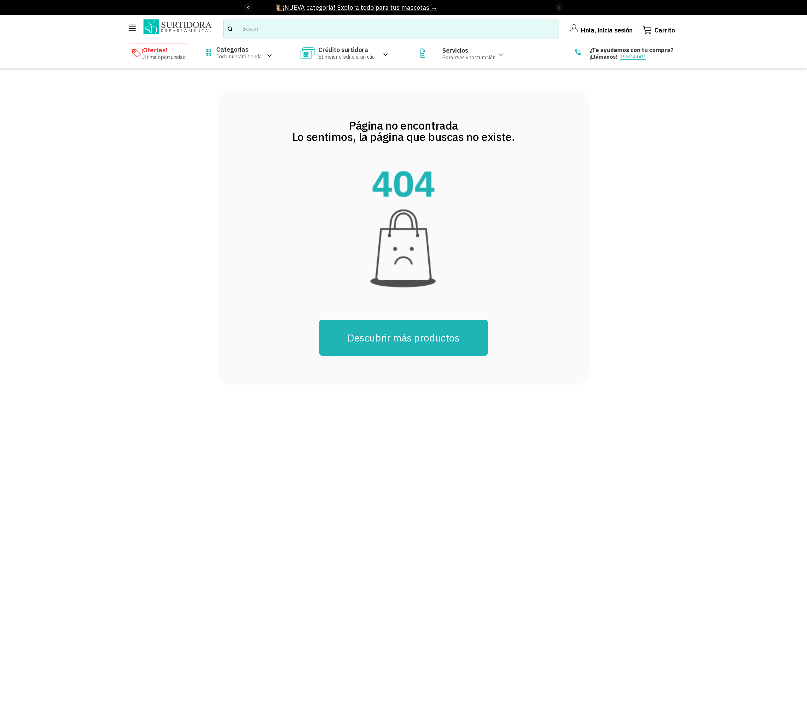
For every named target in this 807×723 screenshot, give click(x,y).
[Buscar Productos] (229, 29)
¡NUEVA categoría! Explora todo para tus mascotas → (359, 7)
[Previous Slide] (248, 7)
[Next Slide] (559, 7)
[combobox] (391, 29)
